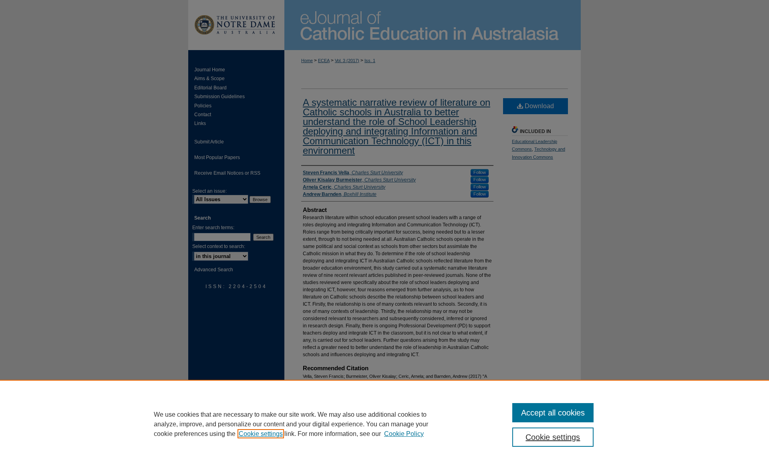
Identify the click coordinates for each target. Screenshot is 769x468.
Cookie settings (261, 433)
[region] (384, 424)
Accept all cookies (553, 412)
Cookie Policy (404, 433)
